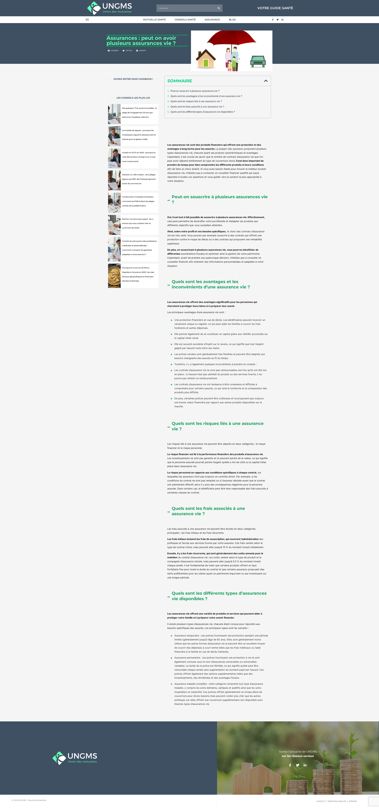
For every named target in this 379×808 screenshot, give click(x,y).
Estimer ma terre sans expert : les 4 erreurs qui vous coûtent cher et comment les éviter (137, 223)
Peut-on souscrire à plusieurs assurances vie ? (195, 91)
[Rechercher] (219, 8)
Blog (232, 19)
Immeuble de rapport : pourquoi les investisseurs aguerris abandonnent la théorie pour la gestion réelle (139, 134)
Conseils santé (185, 19)
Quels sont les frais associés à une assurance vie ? (197, 106)
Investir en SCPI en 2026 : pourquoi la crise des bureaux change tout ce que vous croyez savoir (138, 157)
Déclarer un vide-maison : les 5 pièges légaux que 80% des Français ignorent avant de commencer (139, 179)
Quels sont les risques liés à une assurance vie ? (196, 101)
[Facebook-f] (273, 20)
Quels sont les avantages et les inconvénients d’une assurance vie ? (206, 96)
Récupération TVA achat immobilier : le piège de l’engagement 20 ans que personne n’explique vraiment (139, 112)
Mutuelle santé (154, 19)
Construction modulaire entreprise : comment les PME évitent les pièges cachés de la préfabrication (138, 201)
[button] (113, 50)
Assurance (212, 19)
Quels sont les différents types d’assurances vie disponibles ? (203, 112)
